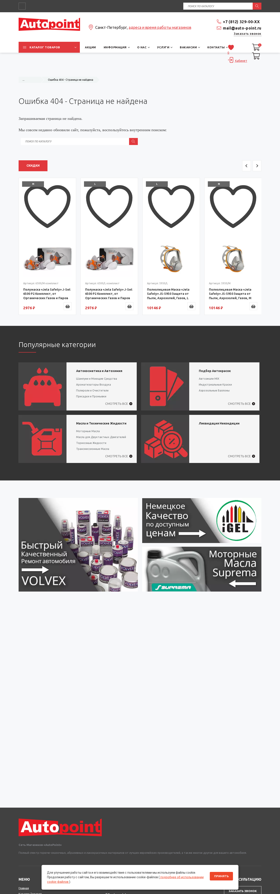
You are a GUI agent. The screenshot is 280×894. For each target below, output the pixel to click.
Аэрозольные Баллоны (214, 390)
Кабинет (240, 61)
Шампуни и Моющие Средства (96, 378)
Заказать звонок (247, 33)
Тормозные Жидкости (91, 442)
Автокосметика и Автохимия (99, 371)
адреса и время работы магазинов (160, 27)
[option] (47, 246)
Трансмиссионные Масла (92, 448)
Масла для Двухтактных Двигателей (101, 436)
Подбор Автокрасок (215, 371)
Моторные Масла (88, 431)
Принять (221, 876)
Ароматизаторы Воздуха (93, 384)
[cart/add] (68, 306)
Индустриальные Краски (215, 384)
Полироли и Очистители (92, 390)
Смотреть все (116, 403)
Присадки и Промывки (91, 396)
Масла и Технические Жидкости (101, 423)
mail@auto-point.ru (242, 28)
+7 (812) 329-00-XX (241, 21)
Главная (24, 888)
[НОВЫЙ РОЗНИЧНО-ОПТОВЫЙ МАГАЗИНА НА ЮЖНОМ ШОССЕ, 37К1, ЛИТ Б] (140, 71)
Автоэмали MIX (209, 378)
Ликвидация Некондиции (219, 423)
